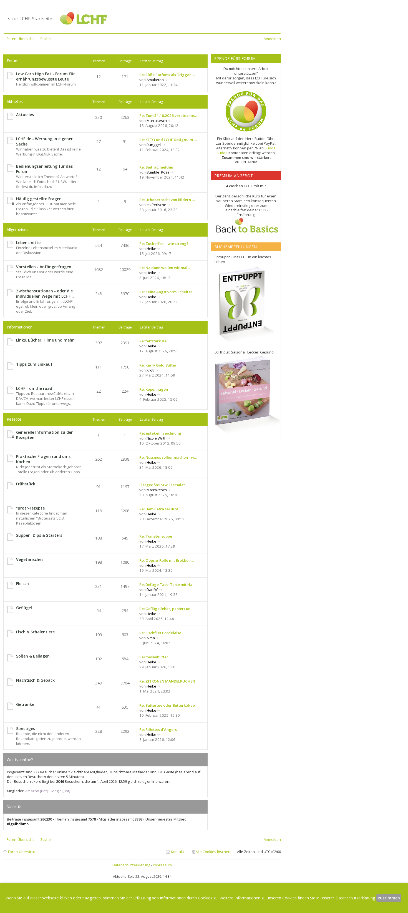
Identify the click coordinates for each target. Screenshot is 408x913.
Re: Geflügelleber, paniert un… (166, 608)
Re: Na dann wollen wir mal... (164, 267)
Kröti (150, 370)
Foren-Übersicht (21, 851)
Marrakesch (157, 120)
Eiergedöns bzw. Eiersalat (162, 484)
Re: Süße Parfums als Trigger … (167, 74)
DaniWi (152, 589)
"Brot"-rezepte (30, 508)
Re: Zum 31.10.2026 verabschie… (168, 115)
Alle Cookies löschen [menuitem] (213, 851)
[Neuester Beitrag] (166, 79)
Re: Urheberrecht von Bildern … (167, 199)
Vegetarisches (29, 559)
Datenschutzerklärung (131, 864)
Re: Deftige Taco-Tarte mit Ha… (167, 584)
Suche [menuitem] (45, 38)
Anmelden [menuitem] (272, 38)
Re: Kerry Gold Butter (158, 365)
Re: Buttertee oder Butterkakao (167, 705)
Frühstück (25, 483)
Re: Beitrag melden (156, 167)
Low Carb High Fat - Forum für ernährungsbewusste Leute (45, 76)
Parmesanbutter (153, 656)
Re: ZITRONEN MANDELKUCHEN (167, 681)
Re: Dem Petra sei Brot (158, 508)
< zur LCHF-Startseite (30, 19)
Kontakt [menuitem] (177, 851)
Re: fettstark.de (153, 340)
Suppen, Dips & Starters (39, 535)
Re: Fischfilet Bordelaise (160, 632)
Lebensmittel (29, 242)
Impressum (162, 864)
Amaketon (155, 79)
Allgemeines (17, 229)
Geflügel (24, 607)
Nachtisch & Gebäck (35, 680)
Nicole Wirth (157, 438)
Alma (151, 637)
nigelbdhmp (18, 823)
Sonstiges (25, 728)
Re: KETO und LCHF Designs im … (168, 139)
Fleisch (22, 583)
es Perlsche (156, 204)
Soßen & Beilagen (33, 656)
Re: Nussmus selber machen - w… (168, 457)
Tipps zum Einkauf (34, 364)
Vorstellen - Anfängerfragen (43, 266)
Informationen (19, 327)
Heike (151, 248)
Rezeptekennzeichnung (160, 433)
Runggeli (154, 144)
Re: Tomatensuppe (155, 536)
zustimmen (389, 898)
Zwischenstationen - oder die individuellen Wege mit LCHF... (45, 293)
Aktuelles (15, 101)
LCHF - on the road (34, 388)
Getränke (25, 704)
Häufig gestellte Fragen (39, 198)
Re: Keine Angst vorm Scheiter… (167, 291)
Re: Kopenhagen (153, 389)
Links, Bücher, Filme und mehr (45, 340)
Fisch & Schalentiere (35, 631)
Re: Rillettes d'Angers (158, 729)
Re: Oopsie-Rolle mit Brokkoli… (166, 560)
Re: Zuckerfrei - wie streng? (163, 243)
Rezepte (14, 419)
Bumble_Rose (158, 172)
